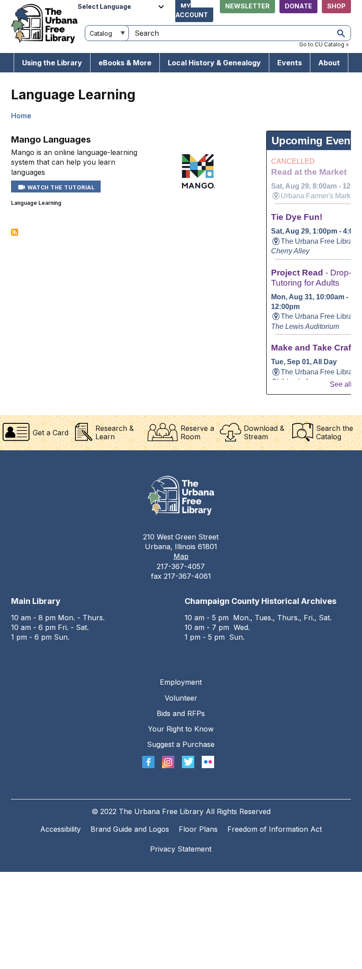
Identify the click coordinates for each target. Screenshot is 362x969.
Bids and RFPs (181, 713)
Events (289, 62)
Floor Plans (198, 829)
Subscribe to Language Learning (14, 232)
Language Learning (36, 203)
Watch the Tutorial (60, 187)
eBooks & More (124, 62)
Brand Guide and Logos (129, 829)
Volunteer (181, 698)
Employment (181, 682)
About (329, 62)
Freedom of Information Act (274, 829)
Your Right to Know (181, 728)
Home (21, 115)
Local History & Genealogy (214, 62)
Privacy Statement (180, 849)
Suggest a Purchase (181, 744)
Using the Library (52, 62)
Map (181, 556)
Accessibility (60, 829)
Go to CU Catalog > (324, 44)
